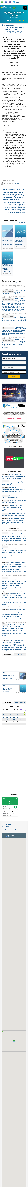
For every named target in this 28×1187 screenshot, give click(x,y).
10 (3, 717)
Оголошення (7, 654)
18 (7, 719)
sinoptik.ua (19, 790)
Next (23, 469)
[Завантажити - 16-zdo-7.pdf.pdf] (16, 183)
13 (14, 717)
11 (7, 717)
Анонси (20, 654)
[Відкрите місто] (14, 458)
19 (10, 719)
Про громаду (6, 20)
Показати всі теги (7, 774)
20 (14, 719)
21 (17, 719)
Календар (8, 702)
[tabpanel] (14, 458)
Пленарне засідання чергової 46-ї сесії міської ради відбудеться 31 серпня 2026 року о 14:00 (7, 241)
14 (17, 717)
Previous (4, 469)
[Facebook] (6, 2)
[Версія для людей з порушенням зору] (17, 2)
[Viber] (10, 2)
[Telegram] (14, 2)
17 (3, 719)
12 (10, 717)
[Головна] (2, 2)
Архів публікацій (20, 702)
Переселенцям (18, 20)
